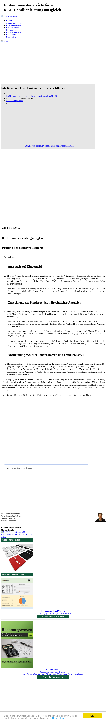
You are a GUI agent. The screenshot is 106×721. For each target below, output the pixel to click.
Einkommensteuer (13, 25)
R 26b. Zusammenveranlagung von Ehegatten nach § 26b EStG (32, 96)
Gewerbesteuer (12, 30)
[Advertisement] (53, 65)
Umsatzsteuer (11, 37)
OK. (92, 715)
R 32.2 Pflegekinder (14, 101)
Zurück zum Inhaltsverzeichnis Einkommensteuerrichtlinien (49, 146)
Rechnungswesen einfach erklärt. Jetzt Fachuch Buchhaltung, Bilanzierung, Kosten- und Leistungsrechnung (53, 673)
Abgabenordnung (13, 23)
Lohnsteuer (10, 35)
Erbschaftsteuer (12, 28)
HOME (9, 21)
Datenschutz (58, 717)
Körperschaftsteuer (14, 32)
